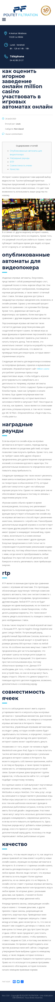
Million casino (43, 368)
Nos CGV (6, 995)
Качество (14, 169)
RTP (12, 162)
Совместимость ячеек (21, 165)
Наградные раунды (19, 158)
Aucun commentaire (14, 134)
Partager (6, 982)
